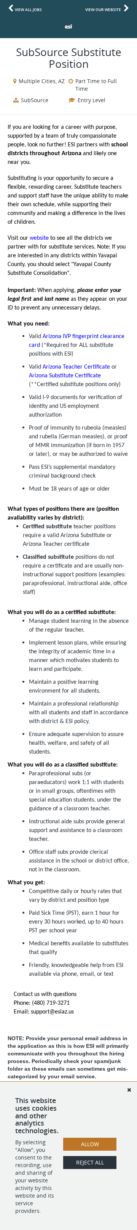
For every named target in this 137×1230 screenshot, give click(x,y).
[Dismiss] (129, 1089)
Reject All (90, 1162)
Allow (90, 1144)
